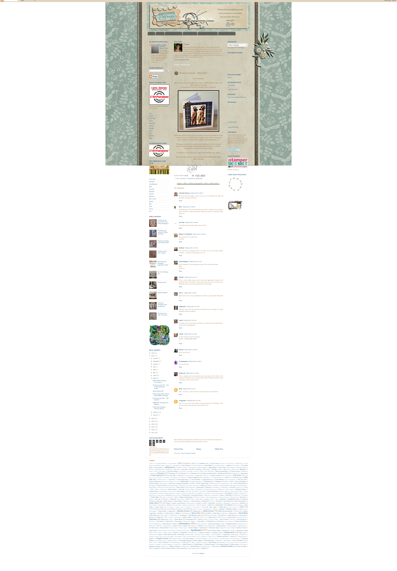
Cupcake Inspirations (196, 481)
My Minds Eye (222, 515)
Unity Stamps (213, 542)
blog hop (191, 469)
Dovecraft (232, 487)
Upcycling (222, 542)
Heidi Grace (243, 497)
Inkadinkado (186, 501)
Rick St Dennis (167, 526)
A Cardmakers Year (203, 463)
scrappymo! (182, 400)
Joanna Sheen (153, 503)
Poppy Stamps (200, 521)
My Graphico (165, 515)
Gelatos (222, 495)
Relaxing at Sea (242, 524)
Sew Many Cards (153, 527)
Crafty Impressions (182, 479)
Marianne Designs (183, 511)
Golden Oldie (155, 497)
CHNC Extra (245, 471)
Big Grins (151, 469)
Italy (213, 501)
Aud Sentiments (192, 467)
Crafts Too (227, 477)
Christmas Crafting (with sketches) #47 (163, 241)
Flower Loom (161, 495)
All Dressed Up (238, 463)
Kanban (242, 503)
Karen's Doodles (153, 505)
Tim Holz (240, 540)
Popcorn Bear (178, 521)
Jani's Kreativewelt (228, 501)
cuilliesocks (182, 306)
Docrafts (208, 487)
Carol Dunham (231, 85)
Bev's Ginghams (231, 467)
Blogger (202, 553)
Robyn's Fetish (177, 526)
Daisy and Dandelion (241, 481)
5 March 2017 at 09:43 (196, 193)
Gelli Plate (229, 495)
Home (152, 33)
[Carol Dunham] (228, 87)
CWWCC (226, 481)
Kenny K (169, 505)
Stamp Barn (240, 530)
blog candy (184, 469)
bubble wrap (235, 469)
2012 (153, 430)
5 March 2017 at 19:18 (189, 320)
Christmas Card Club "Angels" (162, 252)
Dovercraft (239, 487)
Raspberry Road (231, 524)
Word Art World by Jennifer (168, 548)
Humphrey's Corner (209, 499)
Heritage (151, 499)
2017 (153, 356)
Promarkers (184, 523)
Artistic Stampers (158, 467)
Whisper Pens (186, 546)
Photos (206, 519)
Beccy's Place (222, 467)
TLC (155, 542)
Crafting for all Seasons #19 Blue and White (163, 232)
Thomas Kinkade (197, 540)
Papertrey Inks (164, 519)
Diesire (210, 485)
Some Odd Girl (171, 530)
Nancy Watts (243, 515)
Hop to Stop (181, 499)
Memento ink (186, 513)
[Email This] (196, 176)
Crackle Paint (228, 475)
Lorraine (151, 189)
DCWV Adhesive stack (203, 483)
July (154, 367)
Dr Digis (246, 487)
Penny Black (178, 519)
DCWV (193, 483)
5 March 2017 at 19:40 (190, 334)
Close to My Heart (171, 475)
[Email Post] (192, 175)
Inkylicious (205, 501)
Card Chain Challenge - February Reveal (159, 408)
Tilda (233, 540)
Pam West (196, 517)
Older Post (219, 449)
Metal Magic (216, 513)
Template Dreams (162, 538)
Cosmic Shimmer (189, 475)
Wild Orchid (215, 546)
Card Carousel (162, 471)
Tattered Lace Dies (222, 536)
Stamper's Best (193, 532)
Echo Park (181, 489)
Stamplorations (229, 532)
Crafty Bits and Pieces (161, 479)
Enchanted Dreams (153, 491)
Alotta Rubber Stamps (159, 465)
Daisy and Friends (153, 483)
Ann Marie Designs (197, 465)
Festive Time (208, 493)
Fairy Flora (195, 491)
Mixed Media (243, 513)
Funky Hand (215, 495)
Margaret (151, 191)
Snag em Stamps (162, 530)
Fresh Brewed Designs (197, 495)
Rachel (151, 201)
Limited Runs (223, 507)
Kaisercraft (211, 503)
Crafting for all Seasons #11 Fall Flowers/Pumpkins (163, 221)
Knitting (185, 505)
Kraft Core (211, 505)
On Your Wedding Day (163, 272)
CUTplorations (207, 481)
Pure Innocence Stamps (201, 524)
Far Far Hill (202, 491)
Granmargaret (183, 361)
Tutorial (165, 542)
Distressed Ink (200, 487)
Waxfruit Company (210, 544)
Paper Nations (222, 517)
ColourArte (180, 475)
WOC (150, 548)
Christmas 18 (195, 473)
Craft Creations (158, 477)
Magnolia (221, 509)
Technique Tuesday (242, 536)
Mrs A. (181, 293)
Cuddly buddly (184, 481)
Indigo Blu (159, 501)
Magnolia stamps (231, 509)
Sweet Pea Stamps (169, 536)
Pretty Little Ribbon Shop (155, 524)
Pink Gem (232, 519)
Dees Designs (152, 485)
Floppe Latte (243, 493)
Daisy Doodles (163, 483)
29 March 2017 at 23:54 (193, 400)
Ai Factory (230, 463)
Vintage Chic (177, 544)
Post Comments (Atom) (189, 453)
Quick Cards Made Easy (214, 524)
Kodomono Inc (192, 505)
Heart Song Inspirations (212, 497)
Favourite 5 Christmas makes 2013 (166, 493)
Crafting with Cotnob (190, 339)
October (155, 358)
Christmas (153, 473)
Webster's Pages (235, 544)
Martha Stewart (208, 511)
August (155, 364)
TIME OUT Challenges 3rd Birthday (160, 403)
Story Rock (197, 534)
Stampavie (175, 532)
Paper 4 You (204, 517)
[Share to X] (200, 176)
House (192, 499)
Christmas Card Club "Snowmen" (163, 314)
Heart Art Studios (200, 497)
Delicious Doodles (161, 485)
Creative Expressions (155, 481)
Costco (198, 475)
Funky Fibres (207, 495)
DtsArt (156, 489)
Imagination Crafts (233, 499)
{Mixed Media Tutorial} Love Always (159, 381)
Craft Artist (237, 475)
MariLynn (152, 123)
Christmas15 (236, 473)
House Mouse (199, 499)
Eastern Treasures (172, 489)
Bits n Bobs (177, 469)
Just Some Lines (191, 503)
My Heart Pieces (174, 515)
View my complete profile (181, 60)
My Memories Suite (195, 515)
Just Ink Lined (181, 503)
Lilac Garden (196, 507)
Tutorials (160, 33)
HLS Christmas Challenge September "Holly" (163, 263)
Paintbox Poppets (187, 517)
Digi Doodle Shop (225, 485)
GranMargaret (153, 184)
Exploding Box (163, 491)
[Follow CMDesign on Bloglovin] (234, 151)
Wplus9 (204, 548)
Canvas (150, 471)
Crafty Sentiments (231, 479)
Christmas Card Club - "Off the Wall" (160, 399)
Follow (230, 77)
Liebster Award (179, 507)
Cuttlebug (218, 481)
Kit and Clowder (177, 505)
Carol (187, 44)
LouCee (200, 509)
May (154, 372)
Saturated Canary (221, 526)
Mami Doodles (162, 511)
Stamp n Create (157, 532)
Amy (150, 113)
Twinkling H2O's (186, 542)
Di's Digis (189, 485)
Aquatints (228, 465)
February (156, 412)
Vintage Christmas (186, 544)
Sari (150, 133)
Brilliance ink (227, 469)
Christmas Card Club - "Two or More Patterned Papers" (161, 386)
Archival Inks (236, 465)
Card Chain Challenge (172, 471)
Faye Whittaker (199, 493)
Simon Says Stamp (214, 527)
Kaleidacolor (219, 503)
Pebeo (171, 519)
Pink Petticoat (160, 521)
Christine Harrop (184, 193)
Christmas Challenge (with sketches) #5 (162, 304)
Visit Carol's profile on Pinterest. (237, 97)
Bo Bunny (198, 469)
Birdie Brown (169, 469)
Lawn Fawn (159, 507)
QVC (223, 524)
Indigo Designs (168, 501)
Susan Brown (243, 534)
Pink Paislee (152, 521)
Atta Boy (185, 467)
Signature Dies (203, 527)
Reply (180, 201)
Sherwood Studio (193, 527)
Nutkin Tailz (160, 517)
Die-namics (196, 485)
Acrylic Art (223, 463)
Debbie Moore (225, 483)
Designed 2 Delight (173, 485)
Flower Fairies (152, 495)
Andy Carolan (176, 465)
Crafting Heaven (206, 477)
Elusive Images (229, 489)
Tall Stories (204, 536)
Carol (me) (152, 118)
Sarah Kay (200, 526)
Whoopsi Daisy (195, 546)
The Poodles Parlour (161, 540)
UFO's (193, 542)
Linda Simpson (183, 261)
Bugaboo (242, 469)
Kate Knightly (162, 505)
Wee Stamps (243, 544)
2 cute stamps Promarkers (160, 463)
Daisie (231, 481)
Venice (237, 542)
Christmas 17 (183, 178)
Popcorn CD (187, 521)
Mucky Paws (156, 515)
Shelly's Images (183, 527)
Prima (174, 524)
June (154, 370)
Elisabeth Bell (199, 489)
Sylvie (151, 209)
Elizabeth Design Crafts (210, 489)
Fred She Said (185, 495)
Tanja (150, 138)
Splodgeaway (225, 530)
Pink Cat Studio (224, 519)
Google (163, 497)
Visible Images (198, 544)
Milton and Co (233, 513)
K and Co (199, 503)
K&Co (205, 503)
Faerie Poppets (180, 491)
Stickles (160, 534)
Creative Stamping (168, 481)
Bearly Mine (212, 467)
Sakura (186, 526)
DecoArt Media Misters (240, 483)
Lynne (151, 121)
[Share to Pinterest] (204, 176)
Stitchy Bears (181, 534)
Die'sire (203, 485)
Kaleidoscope (227, 503)
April (155, 375)
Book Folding (207, 469)
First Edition (228, 493)
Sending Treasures (242, 526)
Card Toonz (182, 471)
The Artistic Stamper (188, 538)
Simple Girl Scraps (225, 527)
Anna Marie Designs (219, 465)
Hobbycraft (173, 499)
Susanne (151, 136)
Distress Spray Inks (190, 487)
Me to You (238, 511)
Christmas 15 (161, 473)
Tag (198, 536)
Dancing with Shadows (183, 483)
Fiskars (237, 493)
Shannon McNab (164, 527)
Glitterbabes (245, 495)
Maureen (151, 196)
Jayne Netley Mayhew (240, 501)
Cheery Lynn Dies (235, 471)
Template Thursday (176, 538)
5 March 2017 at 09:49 (191, 222)
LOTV (242, 507)
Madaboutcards (207, 509)
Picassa (211, 519)
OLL (166, 517)
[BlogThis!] (198, 176)
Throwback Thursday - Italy (163, 47)
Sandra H (182, 373)
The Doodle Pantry (224, 538)
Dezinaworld (182, 485)
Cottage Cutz (206, 475)
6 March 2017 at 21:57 (189, 389)
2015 (153, 421)
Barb (180, 389)
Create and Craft (242, 479)
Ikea (217, 499)
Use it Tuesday (230, 542)
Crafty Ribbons (219, 479)
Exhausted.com (162, 282)
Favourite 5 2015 (223, 491)
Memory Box (195, 513)
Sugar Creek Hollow (216, 534)
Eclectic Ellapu (190, 489)
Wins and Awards (190, 33)
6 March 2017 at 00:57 (195, 361)
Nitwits (151, 517)
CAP (155, 471)
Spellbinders (199, 178)
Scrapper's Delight (232, 526)
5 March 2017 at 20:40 (190, 350)
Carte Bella (189, 471)
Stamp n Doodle (167, 532)
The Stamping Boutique (185, 540)
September (156, 361)
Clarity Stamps (244, 473)
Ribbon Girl (152, 526)
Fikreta (181, 350)
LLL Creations (233, 507)
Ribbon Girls (159, 526)
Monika (151, 128)
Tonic (159, 542)
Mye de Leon (232, 515)
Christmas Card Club (224, 473)
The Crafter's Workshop (201, 538)
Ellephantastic (221, 489)
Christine (151, 181)
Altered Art (168, 465)
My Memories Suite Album (210, 515)
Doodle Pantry (224, 487)
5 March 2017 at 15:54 (195, 261)
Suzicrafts (151, 536)
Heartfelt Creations (224, 497)
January (155, 415)
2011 (153, 432)
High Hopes (165, 499)
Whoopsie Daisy (206, 546)
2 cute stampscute (172, 463)
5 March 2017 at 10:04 (199, 234)
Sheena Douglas (174, 527)
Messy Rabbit (207, 513)
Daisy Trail (171, 483)
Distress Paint (180, 487)
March (155, 378)
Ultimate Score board (201, 542)
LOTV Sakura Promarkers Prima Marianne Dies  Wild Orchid (172, 509)
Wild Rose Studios (227, 546)
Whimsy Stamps (174, 546)
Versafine (151, 544)
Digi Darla (216, 485)
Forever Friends (176, 495)
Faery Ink (188, 491)
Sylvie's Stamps (192, 536)
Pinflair (216, 519)
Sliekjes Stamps (153, 530)
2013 (153, 427)
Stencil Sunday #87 (158, 391)
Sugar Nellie (226, 534)
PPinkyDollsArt (211, 521)
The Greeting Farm (235, 538)
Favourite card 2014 (180, 493)
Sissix (232, 527)
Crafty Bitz (171, 479)
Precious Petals (229, 521)
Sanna (151, 131)
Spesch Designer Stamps (214, 530)
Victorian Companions (167, 544)
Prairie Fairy (220, 521)
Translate (241, 48)
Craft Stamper (182, 477)
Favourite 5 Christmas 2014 (235, 491)
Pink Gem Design (241, 519)
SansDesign (193, 526)
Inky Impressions (195, 501)
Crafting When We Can (217, 477)
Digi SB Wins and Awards (207, 33)
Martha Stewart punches (225, 511)
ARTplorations (170, 467)
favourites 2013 (190, 493)
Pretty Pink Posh (167, 524)
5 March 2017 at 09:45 (188, 207)
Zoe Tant (181, 222)
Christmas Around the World (209, 473)
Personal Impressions (190, 519)
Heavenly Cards (234, 497)
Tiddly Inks (218, 540)
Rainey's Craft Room (185, 234)
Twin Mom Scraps (175, 542)
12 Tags (151, 463)
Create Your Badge (232, 89)
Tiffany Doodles (226, 540)
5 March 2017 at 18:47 (190, 293)
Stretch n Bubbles (206, 534)
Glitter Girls (237, 495)
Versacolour (243, 542)
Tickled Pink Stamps (209, 540)
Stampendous (184, 532)
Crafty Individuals (195, 479)
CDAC (201, 471)
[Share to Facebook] (202, 176)
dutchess (181, 248)
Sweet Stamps (178, 536)
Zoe (176, 83)
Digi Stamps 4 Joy (242, 485)
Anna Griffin (207, 465)
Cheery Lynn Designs (221, 471)
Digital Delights (152, 487)
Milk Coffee (224, 513)
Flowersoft (168, 495)
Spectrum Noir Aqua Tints (183, 530)
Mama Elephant (152, 511)
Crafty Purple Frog (207, 479)
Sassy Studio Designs (210, 526)
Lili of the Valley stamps (209, 507)
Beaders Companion (202, 467)
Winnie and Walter (241, 546)
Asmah (151, 116)
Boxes (220, 469)
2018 (153, 353)
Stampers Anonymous (204, 532)
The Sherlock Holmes (173, 540)
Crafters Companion (193, 477)
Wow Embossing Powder (194, 548)
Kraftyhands (219, 505)
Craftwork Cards (237, 477)
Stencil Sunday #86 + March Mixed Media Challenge (161, 394)
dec (231, 483)
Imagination (223, 499)
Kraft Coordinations (201, 505)
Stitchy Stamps (190, 534)
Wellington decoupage (154, 546)
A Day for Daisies (214, 463)
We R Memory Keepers (222, 544)
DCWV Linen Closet (215, 483)
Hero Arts (157, 499)
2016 (153, 418)
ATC (179, 467)
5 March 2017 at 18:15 (190, 277)
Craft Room (174, 477)
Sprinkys (233, 530)
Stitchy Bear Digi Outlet (170, 534)
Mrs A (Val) (152, 199)
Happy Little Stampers (186, 497)
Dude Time (163, 489)
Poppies (193, 521)
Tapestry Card (212, 536)
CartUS (196, 471)
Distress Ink (161, 487)
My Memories (183, 515)
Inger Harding (178, 501)
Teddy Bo (151, 538)
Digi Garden (233, 485)
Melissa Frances (169, 513)
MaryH (181, 277)
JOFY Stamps (166, 503)
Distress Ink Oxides (170, 487)
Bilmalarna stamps (160, 469)
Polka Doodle (169, 521)
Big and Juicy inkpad (241, 467)
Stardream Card (152, 534)
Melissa (151, 126)
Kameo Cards (235, 503)
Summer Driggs (234, 534)
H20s (176, 497)
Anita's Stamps (186, 465)
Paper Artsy (212, 517)
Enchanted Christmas (241, 489)
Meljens (178, 513)
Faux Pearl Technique (212, 491)
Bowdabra (214, 469)
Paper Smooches (232, 517)
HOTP (187, 499)
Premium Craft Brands (240, 521)
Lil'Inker (188, 507)
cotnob (181, 334)
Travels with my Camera (158, 45)
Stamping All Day (217, 532)
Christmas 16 (173, 473)
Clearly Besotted (156, 475)
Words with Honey (182, 548)
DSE (152, 489)
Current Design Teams (173, 33)
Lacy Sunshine (239, 505)
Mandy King (172, 511)
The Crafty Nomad (213, 538)
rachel (181, 320)
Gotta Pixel (170, 497)
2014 (153, 424)
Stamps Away (242, 532)
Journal (174, 503)
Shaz (150, 206)
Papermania (191, 178)
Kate (150, 186)
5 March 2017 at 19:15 (193, 306)
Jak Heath (218, 501)
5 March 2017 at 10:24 (191, 248)
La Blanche (229, 505)
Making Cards (243, 509)
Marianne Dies (197, 511)
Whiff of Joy (165, 546)
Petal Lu (200, 519)
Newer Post (178, 449)
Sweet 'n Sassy (159, 536)
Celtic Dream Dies (209, 471)
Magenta (215, 509)
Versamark (157, 544)
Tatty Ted (233, 536)
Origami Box (177, 517)
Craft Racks (166, 477)
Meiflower (160, 513)
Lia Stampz (170, 507)
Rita (180, 207)
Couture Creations (216, 475)
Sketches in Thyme (241, 527)
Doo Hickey (216, 487)
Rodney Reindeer (163, 292)
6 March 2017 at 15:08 (192, 373)
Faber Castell (172, 491)
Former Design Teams (227, 33)
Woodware (156, 548)
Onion (171, 517)
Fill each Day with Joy (218, 493)
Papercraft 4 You (242, 517)
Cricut (176, 481)
